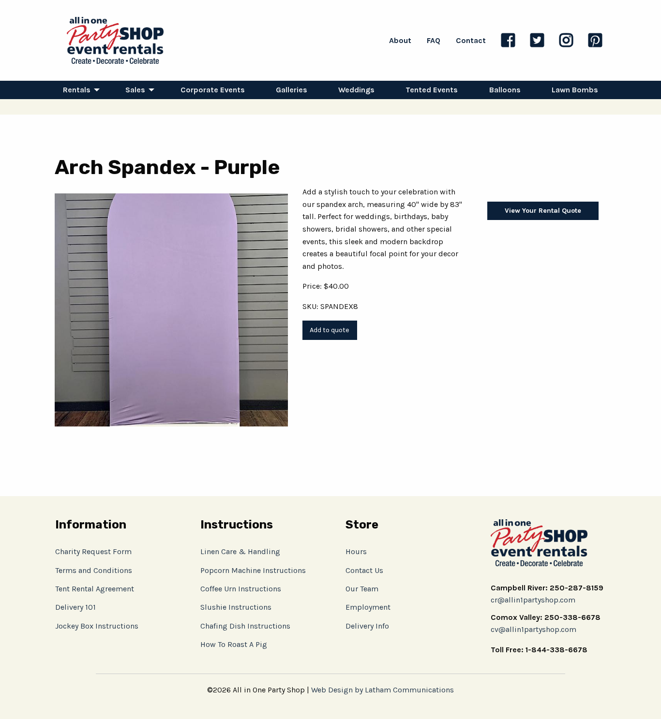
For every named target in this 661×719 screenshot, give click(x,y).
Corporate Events (212, 89)
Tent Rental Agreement (94, 588)
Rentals (76, 89)
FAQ (433, 40)
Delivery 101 (75, 607)
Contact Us (364, 570)
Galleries (291, 89)
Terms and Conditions (93, 570)
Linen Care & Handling (240, 551)
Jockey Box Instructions (96, 626)
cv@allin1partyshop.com (533, 629)
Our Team (362, 588)
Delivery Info (367, 626)
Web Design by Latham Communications (382, 689)
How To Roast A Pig (233, 644)
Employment (368, 607)
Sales (135, 89)
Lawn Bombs (575, 89)
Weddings (356, 89)
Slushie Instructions (235, 607)
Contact (471, 40)
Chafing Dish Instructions (245, 626)
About (400, 40)
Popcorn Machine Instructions (253, 570)
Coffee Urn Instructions (240, 588)
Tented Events (432, 89)
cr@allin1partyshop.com (533, 599)
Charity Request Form (93, 551)
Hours (356, 551)
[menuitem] (78, 90)
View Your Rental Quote (543, 210)
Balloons (505, 89)
